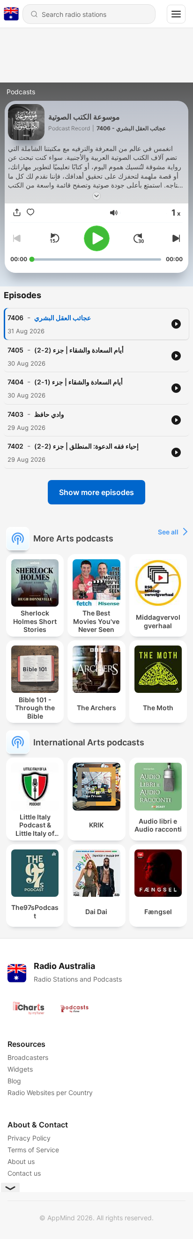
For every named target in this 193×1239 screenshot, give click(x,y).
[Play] (97, 238)
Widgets (20, 1069)
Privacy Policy (29, 1138)
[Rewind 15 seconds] (54, 238)
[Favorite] (30, 212)
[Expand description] (96, 196)
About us (21, 1161)
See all (168, 532)
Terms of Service (33, 1150)
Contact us (24, 1173)
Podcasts (21, 92)
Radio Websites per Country (50, 1092)
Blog (14, 1081)
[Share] (16, 212)
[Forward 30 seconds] (138, 238)
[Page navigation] (176, 14)
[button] (114, 213)
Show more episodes (96, 492)
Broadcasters (27, 1057)
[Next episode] (175, 238)
